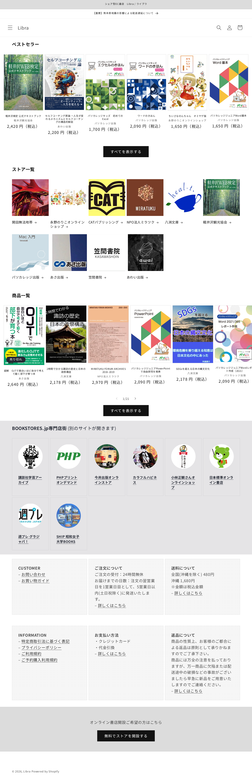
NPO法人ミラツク (140, 222)
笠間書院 (95, 277)
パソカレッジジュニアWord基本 (228, 115)
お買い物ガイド (35, 580)
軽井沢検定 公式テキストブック (23, 115)
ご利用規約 (31, 653)
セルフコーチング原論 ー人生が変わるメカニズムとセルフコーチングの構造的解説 (64, 119)
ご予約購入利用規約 (39, 660)
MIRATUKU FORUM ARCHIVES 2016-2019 (108, 370)
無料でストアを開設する (126, 735)
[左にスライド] (117, 399)
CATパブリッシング (104, 222)
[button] (10, 27)
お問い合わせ (33, 574)
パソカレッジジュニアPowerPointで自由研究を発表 (150, 370)
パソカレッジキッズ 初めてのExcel (105, 117)
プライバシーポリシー (41, 647)
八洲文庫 (172, 222)
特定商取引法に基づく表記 (45, 641)
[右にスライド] (135, 399)
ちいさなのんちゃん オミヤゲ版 (187, 115)
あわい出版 (135, 277)
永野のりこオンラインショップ (67, 224)
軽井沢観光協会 (215, 222)
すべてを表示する (126, 151)
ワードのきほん (146, 115)
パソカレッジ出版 (25, 277)
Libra (27, 771)
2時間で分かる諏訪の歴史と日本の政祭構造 (66, 370)
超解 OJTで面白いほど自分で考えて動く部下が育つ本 (24, 372)
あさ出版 (57, 277)
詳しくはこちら (112, 605)
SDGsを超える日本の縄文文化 (193, 368)
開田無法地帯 (22, 222)
